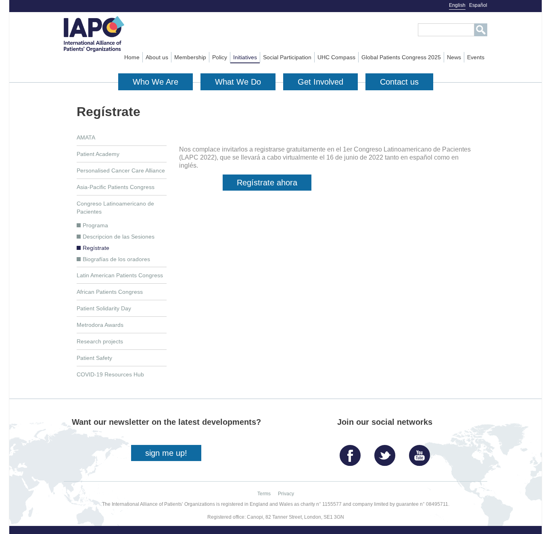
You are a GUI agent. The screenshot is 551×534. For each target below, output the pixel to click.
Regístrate (96, 248)
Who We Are (155, 81)
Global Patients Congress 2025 (401, 57)
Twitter (386, 452)
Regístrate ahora (267, 182)
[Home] (109, 34)
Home (132, 57)
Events (475, 57)
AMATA (86, 137)
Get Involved (320, 81)
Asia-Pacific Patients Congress (115, 187)
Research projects (100, 341)
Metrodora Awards (100, 325)
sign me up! (166, 453)
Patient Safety (94, 358)
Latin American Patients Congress (120, 275)
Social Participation (287, 57)
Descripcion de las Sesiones (118, 236)
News (454, 57)
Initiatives (245, 57)
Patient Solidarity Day (104, 308)
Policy (219, 57)
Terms (264, 494)
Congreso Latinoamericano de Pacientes (115, 207)
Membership (190, 57)
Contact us (399, 81)
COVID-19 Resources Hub (110, 374)
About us (157, 57)
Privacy (286, 494)
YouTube (421, 452)
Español (478, 5)
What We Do (238, 81)
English (457, 5)
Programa (95, 225)
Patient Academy (98, 154)
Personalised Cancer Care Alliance (121, 170)
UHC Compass (336, 57)
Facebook (352, 452)
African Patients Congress (110, 292)
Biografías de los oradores (116, 259)
